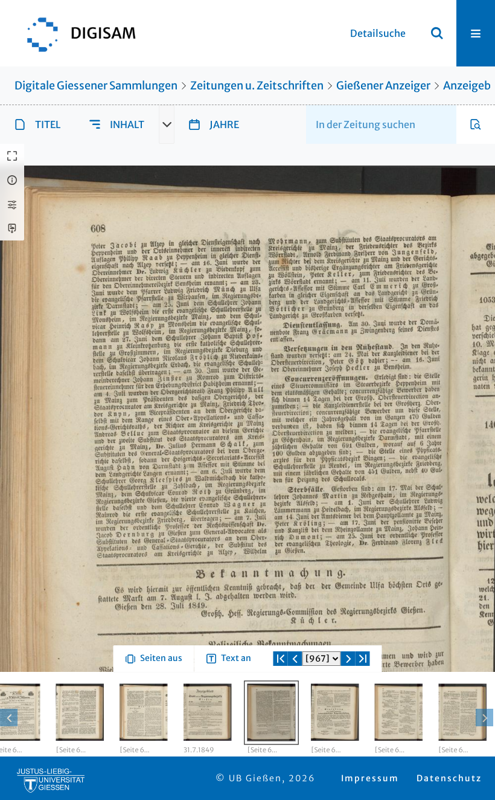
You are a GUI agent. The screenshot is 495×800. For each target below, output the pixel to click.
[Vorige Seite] (295, 702)
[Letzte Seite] (363, 702)
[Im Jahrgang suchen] (475, 124)
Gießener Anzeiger (383, 85)
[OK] (437, 33)
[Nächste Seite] (348, 702)
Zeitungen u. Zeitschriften (257, 85)
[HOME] (75, 33)
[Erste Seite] (280, 702)
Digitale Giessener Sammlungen (95, 85)
